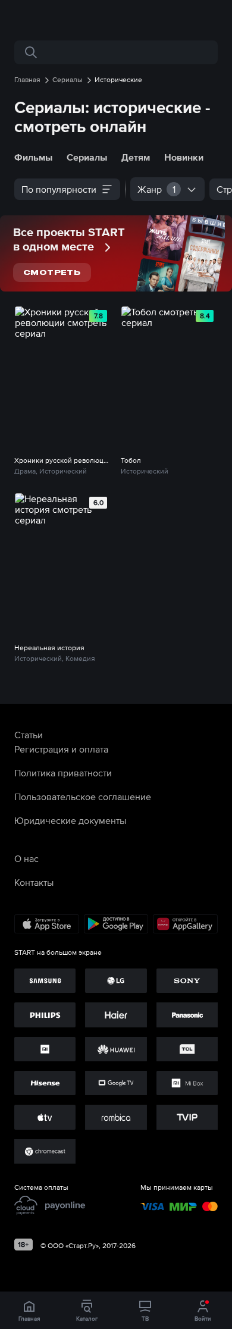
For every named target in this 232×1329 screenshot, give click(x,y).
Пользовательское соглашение (82, 796)
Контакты (34, 882)
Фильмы (33, 157)
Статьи (28, 734)
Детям (135, 157)
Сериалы (87, 157)
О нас (26, 858)
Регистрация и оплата (61, 749)
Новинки (183, 157)
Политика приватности (63, 772)
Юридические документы (70, 820)
